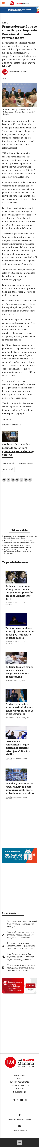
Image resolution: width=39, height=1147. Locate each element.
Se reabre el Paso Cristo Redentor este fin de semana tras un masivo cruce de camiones (18, 546)
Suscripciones (20, 1092)
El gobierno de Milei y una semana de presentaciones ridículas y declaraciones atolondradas (17, 551)
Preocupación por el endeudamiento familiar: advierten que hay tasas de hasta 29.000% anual (19, 541)
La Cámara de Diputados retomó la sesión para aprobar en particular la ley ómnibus (18, 449)
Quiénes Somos (19, 1075)
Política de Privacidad (20, 1085)
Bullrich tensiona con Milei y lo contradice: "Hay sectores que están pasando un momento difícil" (19, 593)
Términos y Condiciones (19, 1082)
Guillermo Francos (26, 463)
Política (5, 23)
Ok (19, 1142)
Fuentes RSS (19, 1089)
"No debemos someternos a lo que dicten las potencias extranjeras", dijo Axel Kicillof (18, 748)
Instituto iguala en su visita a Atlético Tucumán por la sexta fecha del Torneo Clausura (20, 537)
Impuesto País (8, 469)
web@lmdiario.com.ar (20, 1130)
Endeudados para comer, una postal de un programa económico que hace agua (21, 924)
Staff (19, 1078)
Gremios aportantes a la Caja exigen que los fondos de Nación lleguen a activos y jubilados (20, 957)
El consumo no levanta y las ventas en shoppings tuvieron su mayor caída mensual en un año (21, 968)
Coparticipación (9, 463)
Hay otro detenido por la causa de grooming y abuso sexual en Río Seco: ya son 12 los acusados (21, 935)
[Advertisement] (19, 504)
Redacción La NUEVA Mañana (18, 72)
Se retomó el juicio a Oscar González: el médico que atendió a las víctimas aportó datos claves (20, 946)
